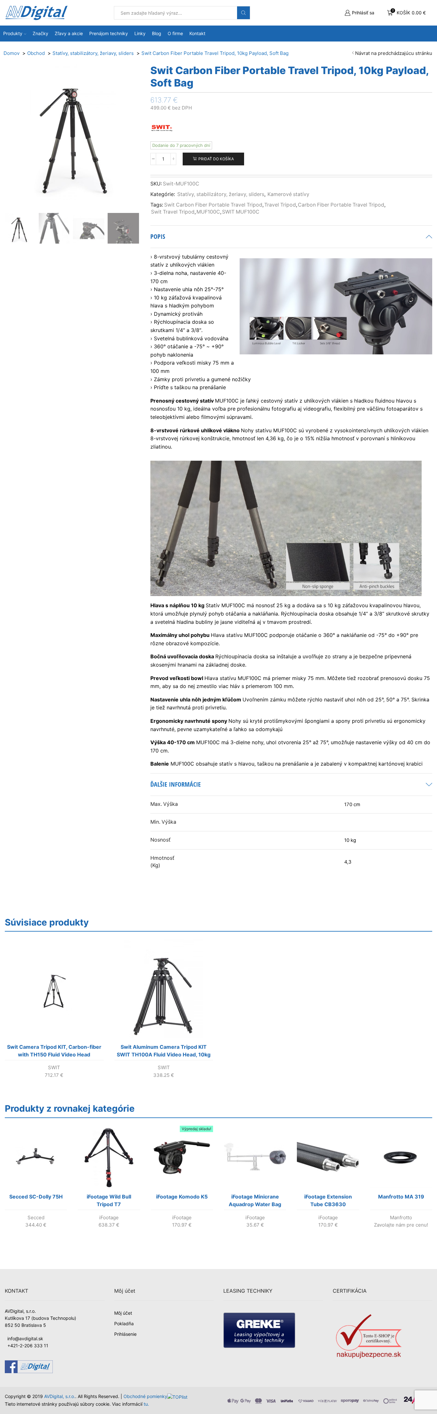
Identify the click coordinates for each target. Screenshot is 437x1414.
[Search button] (243, 12)
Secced (36, 1217)
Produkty (12, 33)
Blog (156, 33)
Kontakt (197, 33)
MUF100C (208, 212)
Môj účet (123, 1313)
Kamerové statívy (288, 194)
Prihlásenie (125, 1334)
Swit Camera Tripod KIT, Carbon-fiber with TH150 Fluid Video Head (54, 1051)
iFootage (109, 1217)
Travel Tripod (280, 205)
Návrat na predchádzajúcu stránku (393, 53)
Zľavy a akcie (69, 33)
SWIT (54, 1067)
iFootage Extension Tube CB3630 (328, 1200)
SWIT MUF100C (240, 212)
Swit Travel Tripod (173, 212)
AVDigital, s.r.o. (59, 1396)
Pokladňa (124, 1323)
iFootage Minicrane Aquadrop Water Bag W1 (255, 1201)
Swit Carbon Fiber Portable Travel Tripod (213, 205)
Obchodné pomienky (145, 1396)
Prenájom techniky (108, 33)
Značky (40, 33)
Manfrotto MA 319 (401, 1196)
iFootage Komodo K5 (182, 1196)
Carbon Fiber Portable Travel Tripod (341, 205)
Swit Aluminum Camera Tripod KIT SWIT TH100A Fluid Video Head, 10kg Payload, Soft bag (164, 1052)
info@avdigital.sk (25, 1338)
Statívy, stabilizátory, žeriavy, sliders (220, 194)
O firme (175, 33)
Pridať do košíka (216, 158)
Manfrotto (401, 1217)
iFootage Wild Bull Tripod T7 (109, 1200)
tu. (146, 1404)
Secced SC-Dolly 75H (36, 1196)
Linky (140, 33)
